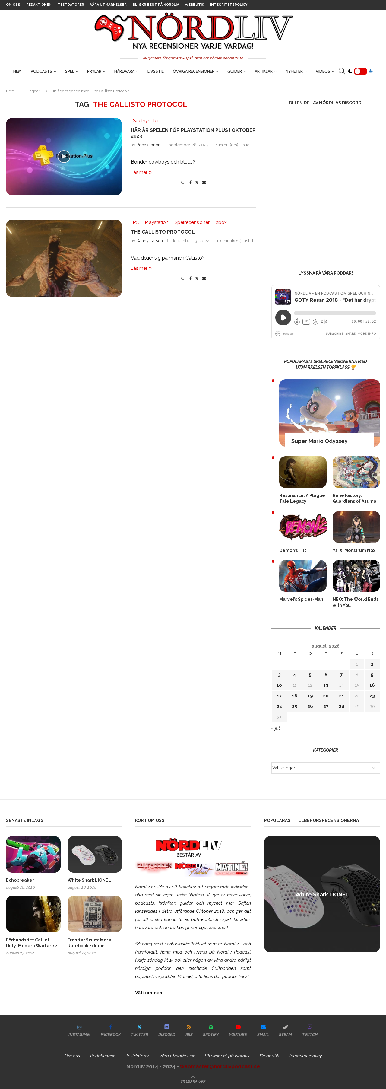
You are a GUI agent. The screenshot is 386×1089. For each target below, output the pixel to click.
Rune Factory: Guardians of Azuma (354, 498)
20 (326, 696)
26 (310, 706)
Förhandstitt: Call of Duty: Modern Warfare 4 (32, 943)
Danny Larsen (149, 240)
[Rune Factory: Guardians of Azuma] (356, 472)
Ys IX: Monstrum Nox (354, 550)
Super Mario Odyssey (319, 441)
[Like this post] (183, 182)
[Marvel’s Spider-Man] (303, 576)
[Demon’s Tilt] (303, 527)
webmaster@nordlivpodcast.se (220, 1066)
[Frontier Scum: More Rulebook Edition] (95, 914)
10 (279, 685)
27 (325, 706)
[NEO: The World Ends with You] (356, 576)
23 (372, 696)
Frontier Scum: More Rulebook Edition (89, 943)
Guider (234, 71)
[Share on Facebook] (190, 182)
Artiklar (264, 71)
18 (294, 696)
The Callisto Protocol (163, 232)
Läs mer (139, 172)
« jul (275, 728)
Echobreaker (20, 880)
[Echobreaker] (33, 854)
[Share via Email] (204, 182)
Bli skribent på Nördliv (156, 5)
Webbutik (194, 5)
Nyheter (294, 71)
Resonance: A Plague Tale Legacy (302, 498)
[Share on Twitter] (197, 182)
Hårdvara (124, 71)
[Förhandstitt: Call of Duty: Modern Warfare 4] (33, 914)
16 (372, 685)
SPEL (69, 71)
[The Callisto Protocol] (64, 258)
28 (341, 706)
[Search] (342, 71)
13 (325, 685)
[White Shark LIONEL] (95, 854)
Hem (17, 71)
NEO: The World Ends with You (355, 602)
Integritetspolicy (228, 5)
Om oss (13, 5)
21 (341, 696)
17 (279, 696)
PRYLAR (94, 71)
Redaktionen (39, 5)
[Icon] (64, 156)
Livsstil (155, 71)
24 (279, 706)
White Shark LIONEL (89, 880)
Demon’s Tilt (292, 550)
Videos (323, 71)
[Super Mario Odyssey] (329, 413)
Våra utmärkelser (108, 5)
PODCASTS (41, 71)
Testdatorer (71, 5)
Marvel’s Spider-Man (301, 599)
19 (310, 696)
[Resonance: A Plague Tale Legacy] (303, 472)
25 (294, 706)
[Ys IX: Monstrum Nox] (356, 527)
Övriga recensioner (193, 71)
